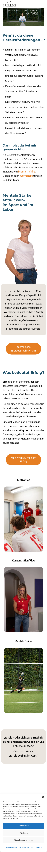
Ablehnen (24, 833)
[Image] (23, 519)
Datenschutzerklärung (25, 847)
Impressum (38, 847)
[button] (43, 796)
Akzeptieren (23, 826)
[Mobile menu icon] (41, 4)
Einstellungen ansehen (23, 840)
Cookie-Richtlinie (11, 847)
